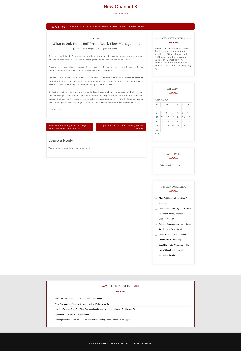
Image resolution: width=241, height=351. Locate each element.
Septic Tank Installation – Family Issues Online (121, 127)
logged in (66, 148)
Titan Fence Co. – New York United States (72, 314)
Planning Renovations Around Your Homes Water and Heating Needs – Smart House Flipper (92, 320)
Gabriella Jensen (166, 224)
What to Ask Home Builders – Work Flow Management (96, 44)
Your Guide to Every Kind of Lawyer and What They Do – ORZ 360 (68, 127)
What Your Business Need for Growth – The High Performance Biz (82, 304)
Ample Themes (144, 343)
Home (96, 38)
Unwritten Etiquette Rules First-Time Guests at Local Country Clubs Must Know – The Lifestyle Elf (95, 309)
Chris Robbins (165, 198)
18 (162, 121)
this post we (66, 60)
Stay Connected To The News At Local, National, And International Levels (174, 250)
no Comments (111, 49)
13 (173, 117)
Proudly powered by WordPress (106, 343)
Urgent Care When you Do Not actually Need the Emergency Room (175, 213)
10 (157, 117)
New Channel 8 (120, 6)
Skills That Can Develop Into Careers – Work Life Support (78, 299)
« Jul (157, 134)
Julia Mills (163, 245)
